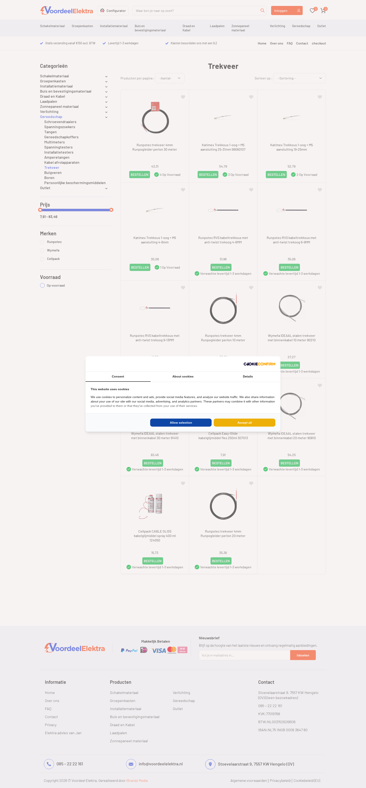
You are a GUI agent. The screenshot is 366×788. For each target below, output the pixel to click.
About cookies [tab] (183, 376)
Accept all (244, 422)
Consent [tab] (118, 376)
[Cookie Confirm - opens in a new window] (259, 363)
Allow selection (181, 422)
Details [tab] (248, 376)
